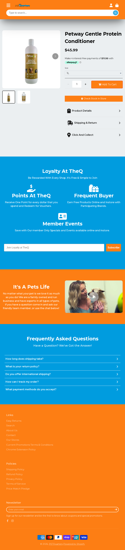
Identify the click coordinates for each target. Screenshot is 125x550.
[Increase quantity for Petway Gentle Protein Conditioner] (85, 84)
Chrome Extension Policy (21, 449)
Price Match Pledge (18, 488)
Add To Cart (109, 84)
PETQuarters (56, 544)
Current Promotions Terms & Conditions (29, 444)
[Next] (55, 56)
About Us (11, 430)
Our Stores (12, 439)
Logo (22, 5)
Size (66, 68)
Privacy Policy (14, 479)
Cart (117, 5)
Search (10, 425)
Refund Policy (14, 474)
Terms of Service (16, 483)
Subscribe (114, 247)
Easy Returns (13, 420)
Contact (11, 435)
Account (111, 5)
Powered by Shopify (74, 544)
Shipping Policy (15, 469)
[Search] (115, 12)
